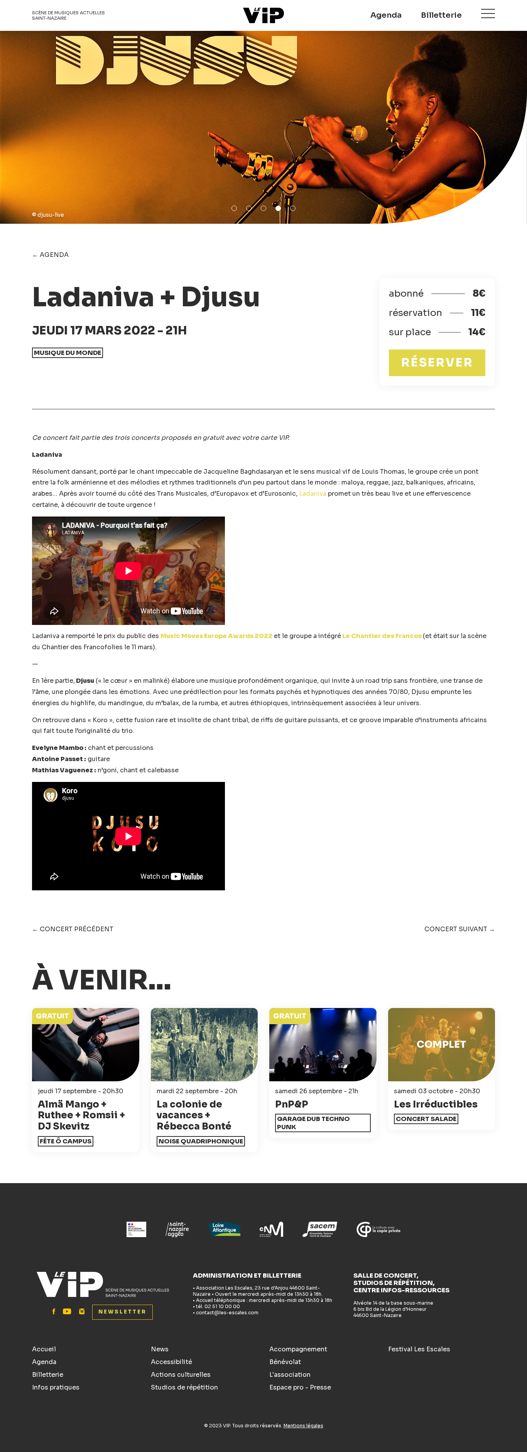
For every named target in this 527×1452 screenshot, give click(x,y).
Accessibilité (171, 1362)
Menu (488, 13)
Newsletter (122, 1311)
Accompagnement (298, 1349)
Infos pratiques (55, 1387)
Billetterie (441, 15)
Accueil (44, 1349)
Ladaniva (312, 494)
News (160, 1349)
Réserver (437, 362)
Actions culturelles (181, 1375)
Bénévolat (285, 1362)
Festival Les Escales (419, 1349)
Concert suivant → (459, 929)
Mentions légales (303, 1425)
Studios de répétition (184, 1387)
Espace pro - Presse (300, 1387)
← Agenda (50, 255)
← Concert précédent (72, 929)
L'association (290, 1375)
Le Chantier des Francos (382, 636)
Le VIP (263, 15)
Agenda (386, 15)
